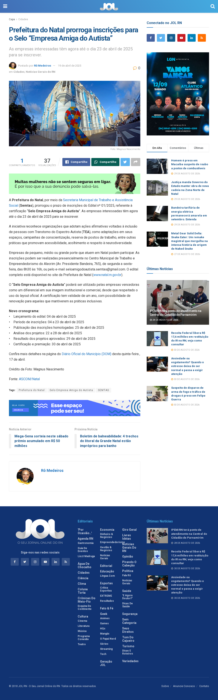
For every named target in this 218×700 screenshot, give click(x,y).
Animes (105, 618)
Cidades (23, 19)
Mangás (104, 633)
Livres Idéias (126, 537)
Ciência (83, 578)
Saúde (126, 591)
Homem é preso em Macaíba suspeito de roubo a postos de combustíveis (189, 164)
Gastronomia (85, 543)
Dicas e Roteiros (127, 652)
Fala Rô (126, 575)
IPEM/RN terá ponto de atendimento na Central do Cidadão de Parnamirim (189, 533)
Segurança (130, 614)
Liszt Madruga (86, 556)
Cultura (83, 616)
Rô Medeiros (42, 65)
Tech (103, 654)
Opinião (127, 556)
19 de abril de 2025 (69, 65)
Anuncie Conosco (184, 686)
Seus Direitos (128, 630)
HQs (102, 628)
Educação (107, 571)
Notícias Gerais (105, 557)
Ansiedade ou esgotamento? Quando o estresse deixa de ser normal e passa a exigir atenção (187, 366)
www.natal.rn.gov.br (107, 275)
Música (82, 631)
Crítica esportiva (106, 589)
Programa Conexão (84, 638)
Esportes (106, 583)
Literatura (83, 626)
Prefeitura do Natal (32, 390)
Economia (107, 529)
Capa (12, 19)
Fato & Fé (106, 608)
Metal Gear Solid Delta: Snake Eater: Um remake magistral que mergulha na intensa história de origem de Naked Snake (189, 241)
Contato (204, 686)
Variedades (130, 661)
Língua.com (107, 575)
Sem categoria (129, 621)
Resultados (107, 600)
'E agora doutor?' (127, 597)
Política (127, 571)
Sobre (165, 686)
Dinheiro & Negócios (106, 536)
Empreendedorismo (112, 542)
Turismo (128, 646)
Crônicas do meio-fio (86, 599)
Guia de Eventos (83, 550)
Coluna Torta (83, 591)
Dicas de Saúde (127, 605)
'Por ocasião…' (85, 531)
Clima (82, 583)
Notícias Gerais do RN (40, 71)
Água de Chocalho (84, 565)
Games (104, 623)
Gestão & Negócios (106, 549)
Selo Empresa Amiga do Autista (71, 390)
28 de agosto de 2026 (165, 320)
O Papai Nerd (108, 638)
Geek (103, 614)
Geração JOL (106, 663)
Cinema (82, 620)
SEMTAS (103, 390)
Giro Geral (129, 529)
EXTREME (106, 595)
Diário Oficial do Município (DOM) (86, 354)
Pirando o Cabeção (129, 563)
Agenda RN (85, 538)
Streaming (106, 648)
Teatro (82, 644)
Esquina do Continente (85, 607)
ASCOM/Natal (29, 379)
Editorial (106, 566)
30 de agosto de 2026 (186, 350)
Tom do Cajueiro (128, 639)
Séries (104, 643)
